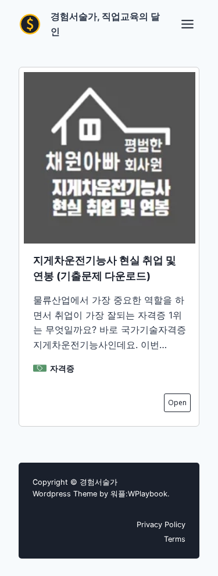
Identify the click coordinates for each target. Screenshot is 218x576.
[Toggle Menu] (187, 24)
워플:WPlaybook (138, 493)
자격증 (62, 368)
